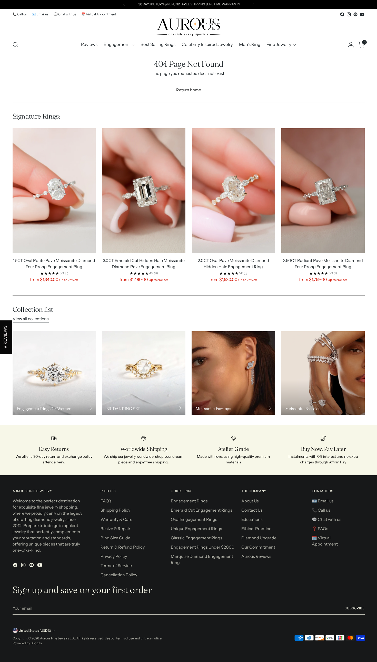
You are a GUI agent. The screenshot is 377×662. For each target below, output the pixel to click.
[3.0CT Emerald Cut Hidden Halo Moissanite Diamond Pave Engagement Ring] (143, 190)
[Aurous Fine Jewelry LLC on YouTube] (362, 14)
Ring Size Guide (115, 537)
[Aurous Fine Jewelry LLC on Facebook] (342, 14)
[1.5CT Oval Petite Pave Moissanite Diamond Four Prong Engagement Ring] (54, 190)
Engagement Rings (189, 500)
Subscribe (354, 608)
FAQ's (106, 500)
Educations (252, 519)
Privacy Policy (114, 556)
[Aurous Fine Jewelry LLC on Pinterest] (355, 14)
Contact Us (252, 510)
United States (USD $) (35, 630)
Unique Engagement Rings (196, 528)
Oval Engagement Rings (194, 519)
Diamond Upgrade (258, 537)
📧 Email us (323, 500)
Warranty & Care (116, 519)
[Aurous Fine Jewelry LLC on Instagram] (348, 14)
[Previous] (124, 4)
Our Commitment (258, 547)
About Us (250, 500)
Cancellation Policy (119, 574)
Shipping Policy (115, 510)
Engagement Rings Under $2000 (202, 547)
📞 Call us (321, 510)
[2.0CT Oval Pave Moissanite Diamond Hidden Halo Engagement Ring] (233, 190)
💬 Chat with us (326, 519)
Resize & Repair (115, 528)
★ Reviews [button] (5, 337)
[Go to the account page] (351, 45)
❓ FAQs (320, 528)
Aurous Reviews (256, 556)
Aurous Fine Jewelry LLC (57, 638)
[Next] (253, 4)
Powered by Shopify (27, 643)
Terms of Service (116, 565)
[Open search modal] (15, 45)
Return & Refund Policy (123, 547)
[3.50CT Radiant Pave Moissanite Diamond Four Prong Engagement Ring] (323, 190)
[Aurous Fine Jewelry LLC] (188, 27)
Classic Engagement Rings (196, 537)
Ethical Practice (256, 528)
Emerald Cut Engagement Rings (201, 510)
